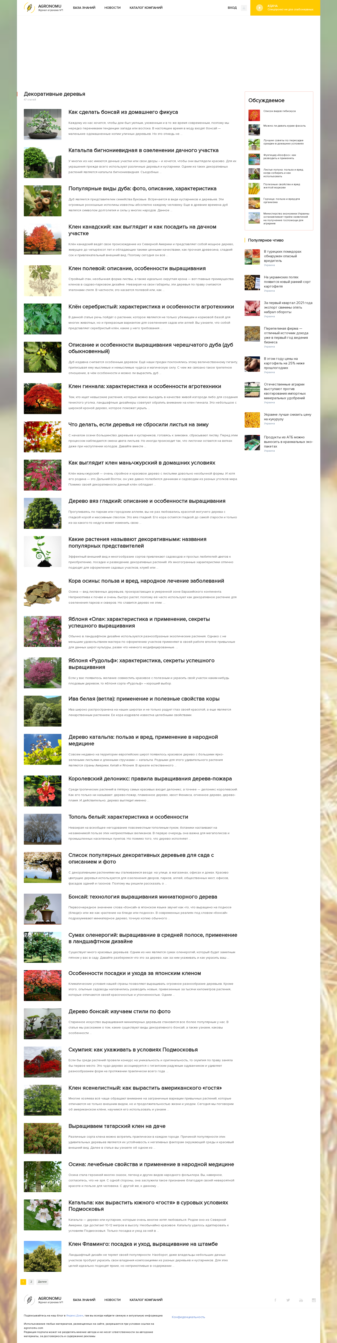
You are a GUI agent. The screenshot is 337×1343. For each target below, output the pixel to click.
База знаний (84, 8)
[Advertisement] (168, 50)
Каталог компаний (146, 8)
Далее (42, 1281)
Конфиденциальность (188, 1317)
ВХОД (233, 8)
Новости (113, 8)
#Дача (290, 7)
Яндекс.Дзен (74, 1315)
